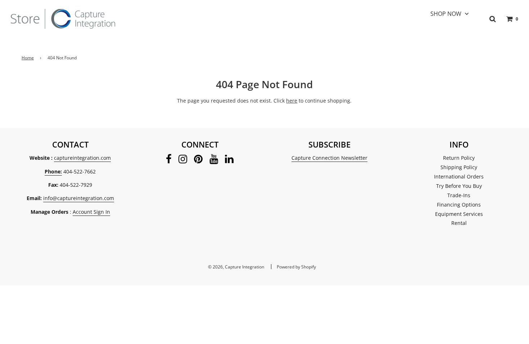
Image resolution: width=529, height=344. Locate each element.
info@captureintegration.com (78, 198)
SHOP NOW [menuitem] (445, 14)
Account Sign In (91, 211)
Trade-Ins (458, 195)
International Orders (459, 176)
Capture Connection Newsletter (329, 157)
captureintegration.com (82, 157)
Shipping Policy (458, 167)
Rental (459, 222)
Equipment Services (459, 214)
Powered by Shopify (296, 267)
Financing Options (459, 204)
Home (28, 58)
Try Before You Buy (459, 185)
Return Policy (459, 157)
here (291, 100)
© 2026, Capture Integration (236, 267)
